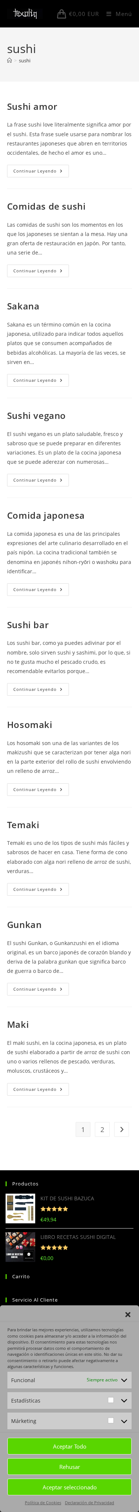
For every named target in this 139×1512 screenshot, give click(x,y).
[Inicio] (9, 60)
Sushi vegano (36, 415)
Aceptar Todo (69, 1446)
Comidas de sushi (46, 206)
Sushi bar (28, 625)
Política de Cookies (43, 1502)
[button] (128, 1314)
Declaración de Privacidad (89, 1502)
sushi (24, 60)
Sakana (23, 306)
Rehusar (69, 1466)
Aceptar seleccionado (70, 1487)
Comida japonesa (46, 515)
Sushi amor (32, 106)
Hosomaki (30, 724)
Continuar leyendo (41, 172)
